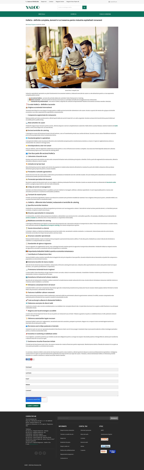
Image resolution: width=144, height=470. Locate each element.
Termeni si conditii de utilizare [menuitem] (68, 434)
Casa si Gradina (105, 14)
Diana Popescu (32, 24)
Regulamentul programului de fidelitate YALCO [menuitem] (68, 454)
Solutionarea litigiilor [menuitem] (106, 434)
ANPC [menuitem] (102, 430)
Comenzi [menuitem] (83, 438)
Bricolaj (41, 14)
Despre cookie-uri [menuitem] (64, 446)
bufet (116, 126)
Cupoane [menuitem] (83, 450)
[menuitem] (108, 439)
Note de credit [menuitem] (84, 442)
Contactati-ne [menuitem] (64, 458)
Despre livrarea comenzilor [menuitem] (67, 430)
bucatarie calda (111, 182)
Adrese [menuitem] (82, 446)
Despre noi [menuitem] (63, 438)
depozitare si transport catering (50, 225)
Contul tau (83, 426)
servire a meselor (31, 218)
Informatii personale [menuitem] (86, 430)
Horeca (73, 14)
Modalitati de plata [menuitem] (65, 442)
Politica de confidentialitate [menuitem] (67, 450)
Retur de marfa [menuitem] (84, 434)
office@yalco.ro (34, 444)
